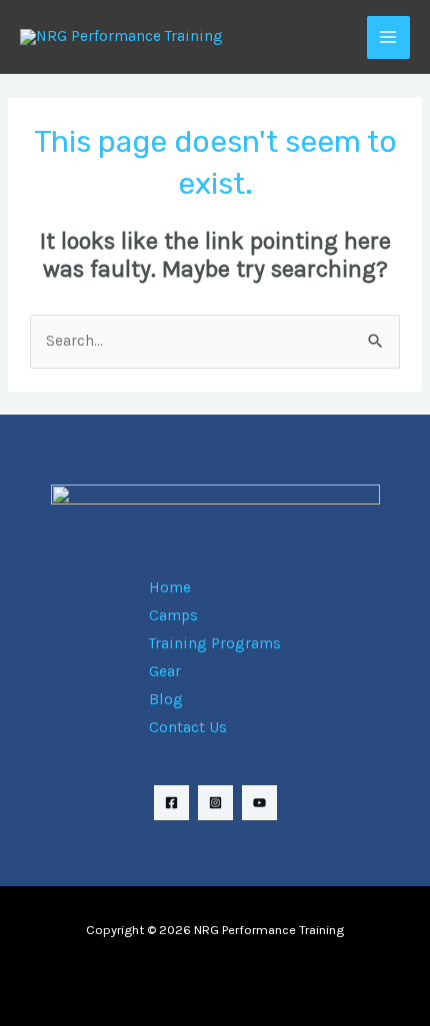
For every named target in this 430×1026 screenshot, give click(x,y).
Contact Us (188, 727)
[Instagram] (215, 802)
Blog (166, 699)
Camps (173, 615)
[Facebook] (171, 802)
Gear (165, 671)
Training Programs (215, 643)
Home (170, 587)
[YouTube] (259, 802)
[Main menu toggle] (388, 37)
